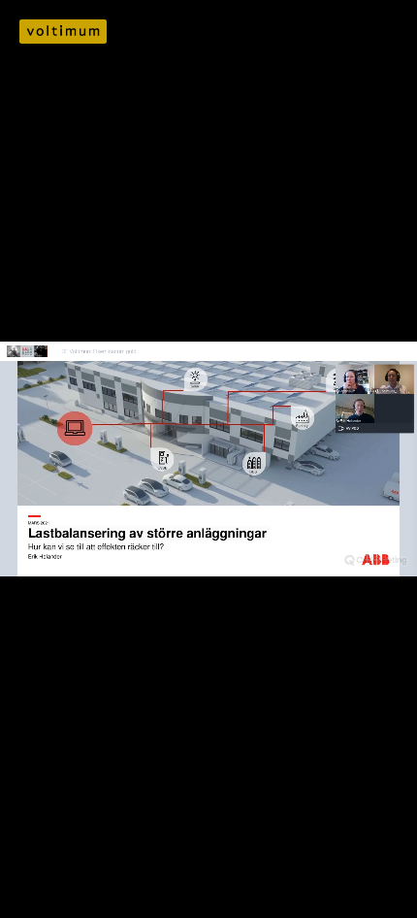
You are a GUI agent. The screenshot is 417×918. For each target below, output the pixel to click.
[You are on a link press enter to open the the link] (63, 31)
